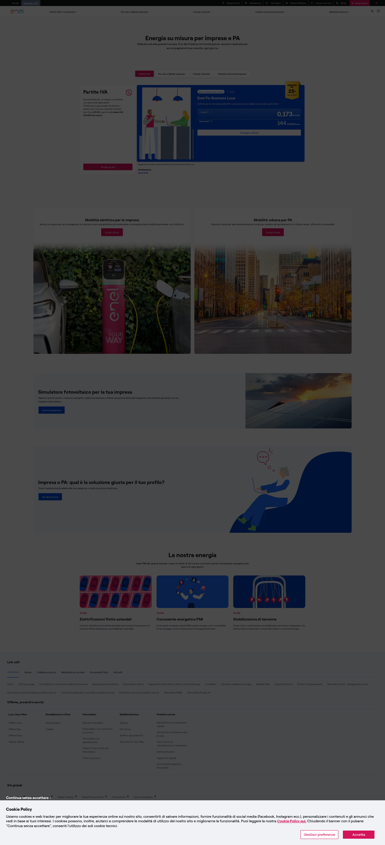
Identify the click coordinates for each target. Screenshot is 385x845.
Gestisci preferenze (319, 834)
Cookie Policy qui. (291, 821)
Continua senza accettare (27, 797)
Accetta (358, 834)
